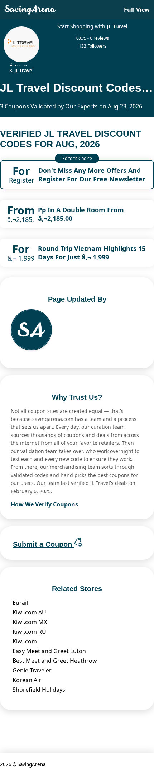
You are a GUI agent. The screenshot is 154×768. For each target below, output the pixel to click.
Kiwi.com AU (29, 612)
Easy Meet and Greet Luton (49, 651)
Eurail (20, 603)
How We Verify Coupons (44, 504)
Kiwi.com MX (30, 622)
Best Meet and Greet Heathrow (55, 661)
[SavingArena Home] (30, 10)
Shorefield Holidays (39, 690)
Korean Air (27, 680)
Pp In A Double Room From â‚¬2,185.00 (81, 214)
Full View (137, 10)
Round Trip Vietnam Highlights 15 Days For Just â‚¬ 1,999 (91, 252)
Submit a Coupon (43, 544)
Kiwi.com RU (29, 632)
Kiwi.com (25, 641)
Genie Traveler (32, 670)
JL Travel (117, 26)
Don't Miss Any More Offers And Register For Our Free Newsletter (91, 174)
